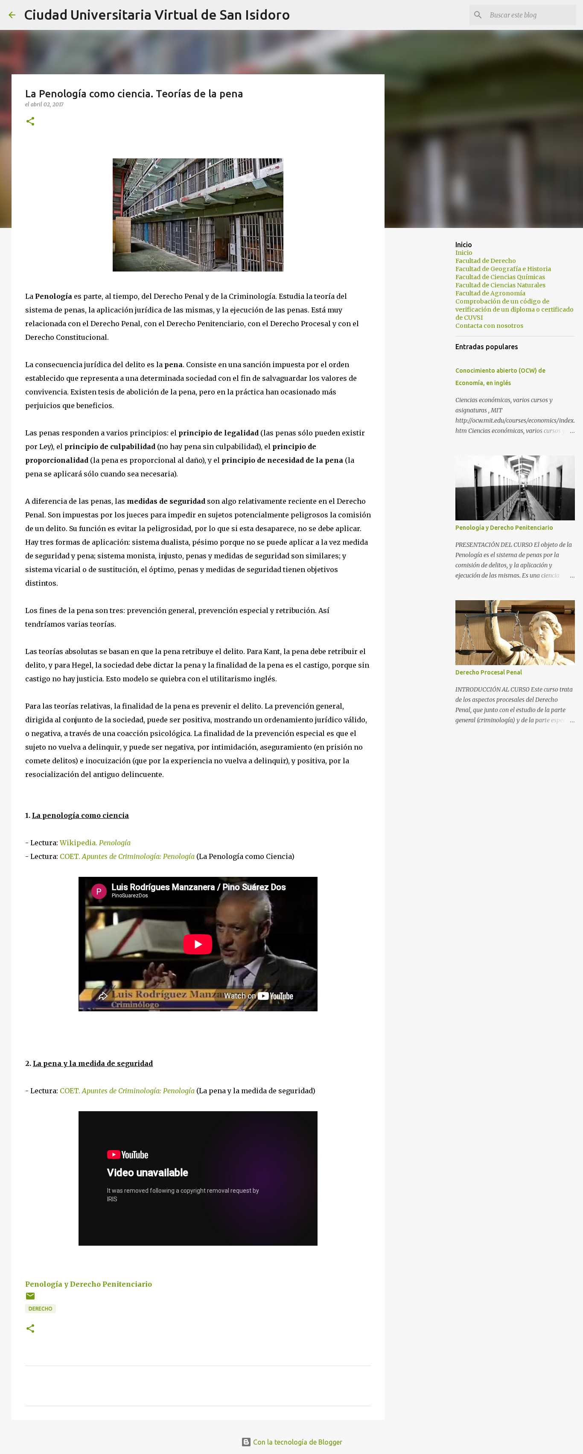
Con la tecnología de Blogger (296, 1442)
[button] (30, 122)
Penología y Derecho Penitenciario (88, 1284)
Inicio (463, 253)
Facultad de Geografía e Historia (503, 269)
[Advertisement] (428, 369)
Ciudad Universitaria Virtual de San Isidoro (157, 14)
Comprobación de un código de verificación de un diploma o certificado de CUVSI (514, 309)
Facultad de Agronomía (490, 293)
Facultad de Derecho (485, 261)
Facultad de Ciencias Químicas (500, 277)
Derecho (40, 1308)
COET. (127, 856)
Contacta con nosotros (489, 326)
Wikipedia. (95, 842)
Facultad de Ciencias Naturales (500, 285)
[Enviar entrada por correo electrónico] (30, 1299)
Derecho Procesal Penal (488, 672)
